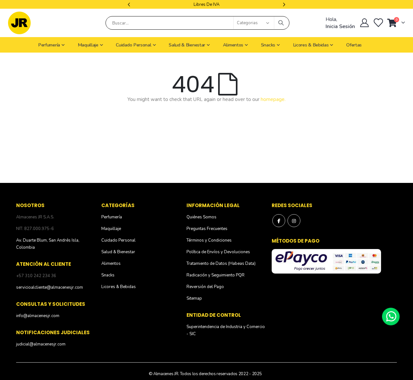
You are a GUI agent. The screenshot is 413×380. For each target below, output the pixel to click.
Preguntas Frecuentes (206, 229)
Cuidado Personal (118, 240)
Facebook (278, 220)
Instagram (293, 220)
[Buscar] (281, 22)
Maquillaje (111, 229)
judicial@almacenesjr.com (40, 344)
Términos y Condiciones (209, 240)
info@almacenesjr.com (37, 316)
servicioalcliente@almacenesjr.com (49, 287)
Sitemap (194, 298)
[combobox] (197, 22)
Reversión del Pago (205, 287)
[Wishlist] (379, 22)
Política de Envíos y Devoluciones (218, 252)
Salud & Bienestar (118, 252)
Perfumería (111, 217)
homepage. (273, 99)
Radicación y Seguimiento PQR (215, 275)
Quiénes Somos (201, 217)
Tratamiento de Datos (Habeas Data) (221, 263)
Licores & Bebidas (118, 287)
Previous (129, 4)
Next (283, 4)
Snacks (108, 275)
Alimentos (111, 263)
